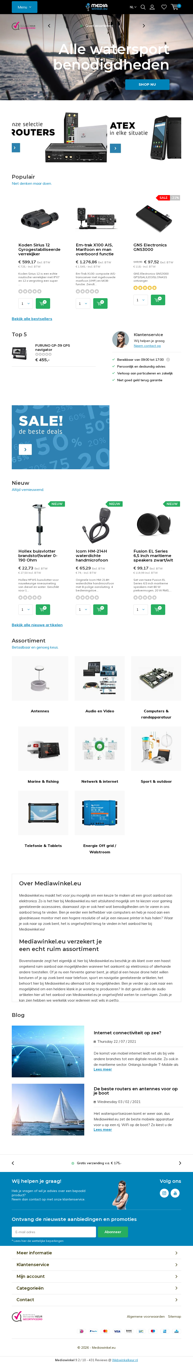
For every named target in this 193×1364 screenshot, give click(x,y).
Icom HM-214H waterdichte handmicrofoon (92, 555)
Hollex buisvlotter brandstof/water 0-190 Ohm (37, 555)
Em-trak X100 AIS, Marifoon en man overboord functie (95, 249)
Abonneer (113, 1232)
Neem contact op (147, 346)
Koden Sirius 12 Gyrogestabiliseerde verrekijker (39, 249)
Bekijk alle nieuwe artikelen (37, 624)
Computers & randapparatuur (156, 714)
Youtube (175, 1193)
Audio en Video (99, 711)
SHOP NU (147, 84)
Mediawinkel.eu (104, 1347)
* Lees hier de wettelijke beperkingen (38, 1241)
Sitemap (174, 1316)
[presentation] (51, 25)
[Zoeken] (143, 7)
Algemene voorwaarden (146, 1316)
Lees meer (103, 1069)
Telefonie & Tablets (43, 845)
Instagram (164, 1193)
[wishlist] (164, 7)
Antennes (40, 711)
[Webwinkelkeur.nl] (23, 25)
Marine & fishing (43, 781)
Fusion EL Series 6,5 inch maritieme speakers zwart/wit (153, 555)
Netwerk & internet (99, 781)
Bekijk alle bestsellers (32, 318)
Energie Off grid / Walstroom (99, 848)
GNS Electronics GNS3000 (150, 247)
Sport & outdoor (156, 781)
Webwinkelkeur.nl (125, 1360)
